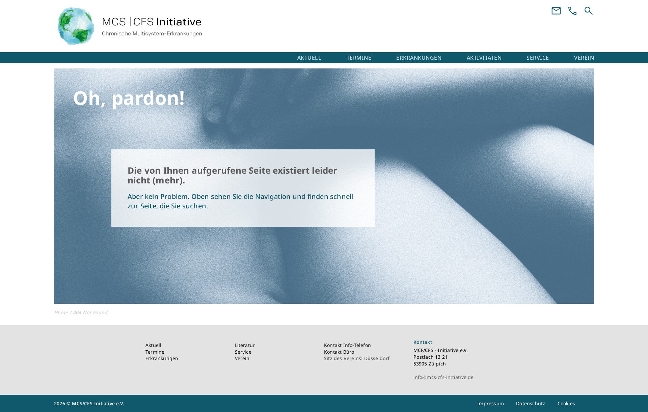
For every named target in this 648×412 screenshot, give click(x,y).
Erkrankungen (418, 57)
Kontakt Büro (339, 352)
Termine (359, 57)
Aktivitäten (484, 57)
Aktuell (309, 57)
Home (61, 312)
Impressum (490, 403)
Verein (584, 57)
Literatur (245, 345)
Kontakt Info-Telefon (347, 345)
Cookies (566, 403)
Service (537, 57)
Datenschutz (530, 403)
